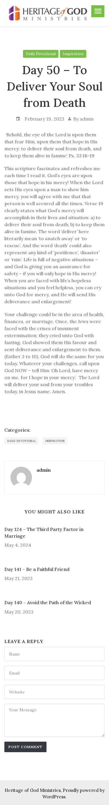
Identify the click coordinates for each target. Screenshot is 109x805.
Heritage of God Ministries (33, 790)
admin (87, 119)
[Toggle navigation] (98, 11)
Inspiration (73, 53)
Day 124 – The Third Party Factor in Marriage (43, 532)
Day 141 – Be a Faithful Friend (36, 569)
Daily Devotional (41, 53)
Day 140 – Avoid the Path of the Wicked (47, 602)
